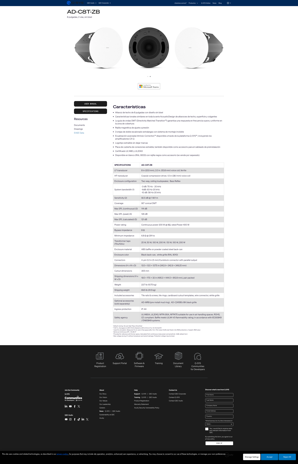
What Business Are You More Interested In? (218, 421)
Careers (102, 408)
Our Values (103, 401)
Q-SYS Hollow (206, 3)
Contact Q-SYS (174, 397)
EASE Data (79, 132)
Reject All (287, 457)
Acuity (101, 418)
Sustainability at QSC (107, 415)
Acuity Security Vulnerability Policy (146, 408)
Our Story (102, 394)
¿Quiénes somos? (180, 3)
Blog (220, 3)
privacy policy (210, 439)
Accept (269, 457)
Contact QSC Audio (176, 401)
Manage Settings (252, 457)
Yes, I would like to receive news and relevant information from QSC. (220, 431)
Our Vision (103, 397)
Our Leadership (105, 404)
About (101, 390)
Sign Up (219, 443)
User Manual (90, 103)
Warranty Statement (141, 404)
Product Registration (141, 401)
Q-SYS (67, 394)
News (214, 3)
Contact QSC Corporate (177, 394)
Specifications (90, 111)
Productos (192, 3)
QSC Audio (69, 416)
